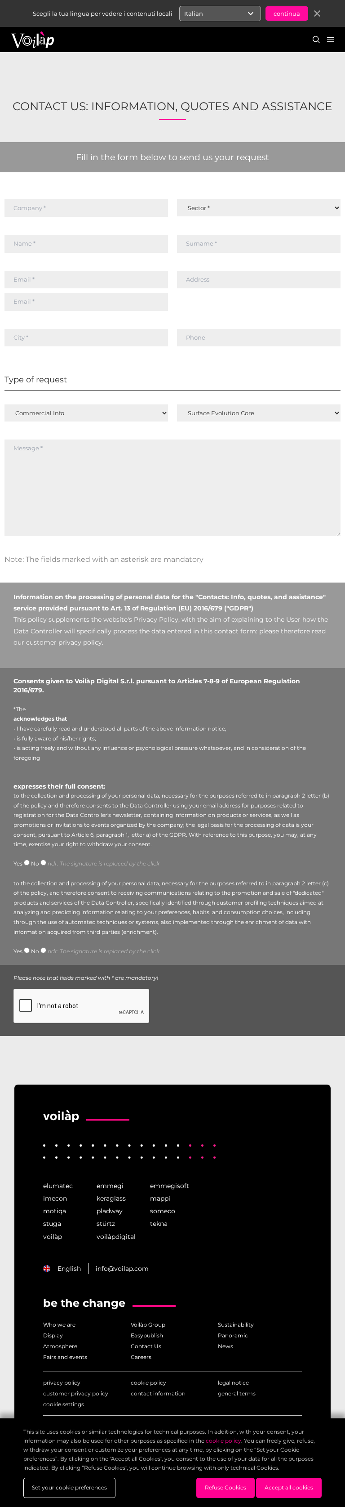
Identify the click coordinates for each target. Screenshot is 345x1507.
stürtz (106, 1224)
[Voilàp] (61, 1116)
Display (53, 1335)
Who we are (59, 1324)
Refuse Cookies (225, 1487)
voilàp (52, 1237)
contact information (158, 1393)
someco (162, 1211)
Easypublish (147, 1335)
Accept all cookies (289, 1487)
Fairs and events (65, 1357)
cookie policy (148, 1382)
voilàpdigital (116, 1237)
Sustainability (236, 1324)
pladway (110, 1211)
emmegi (110, 1186)
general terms (237, 1393)
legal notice (233, 1382)
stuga (52, 1224)
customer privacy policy (75, 1393)
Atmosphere (60, 1346)
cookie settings (63, 1404)
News (225, 1346)
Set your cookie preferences (69, 1487)
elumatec (58, 1186)
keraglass (111, 1198)
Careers (141, 1357)
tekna (159, 1224)
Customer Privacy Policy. (64, 642)
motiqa (54, 1211)
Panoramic (233, 1335)
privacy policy (61, 1382)
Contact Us (146, 1346)
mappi (160, 1198)
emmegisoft (169, 1186)
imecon (55, 1198)
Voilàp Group (148, 1324)
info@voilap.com (122, 1269)
